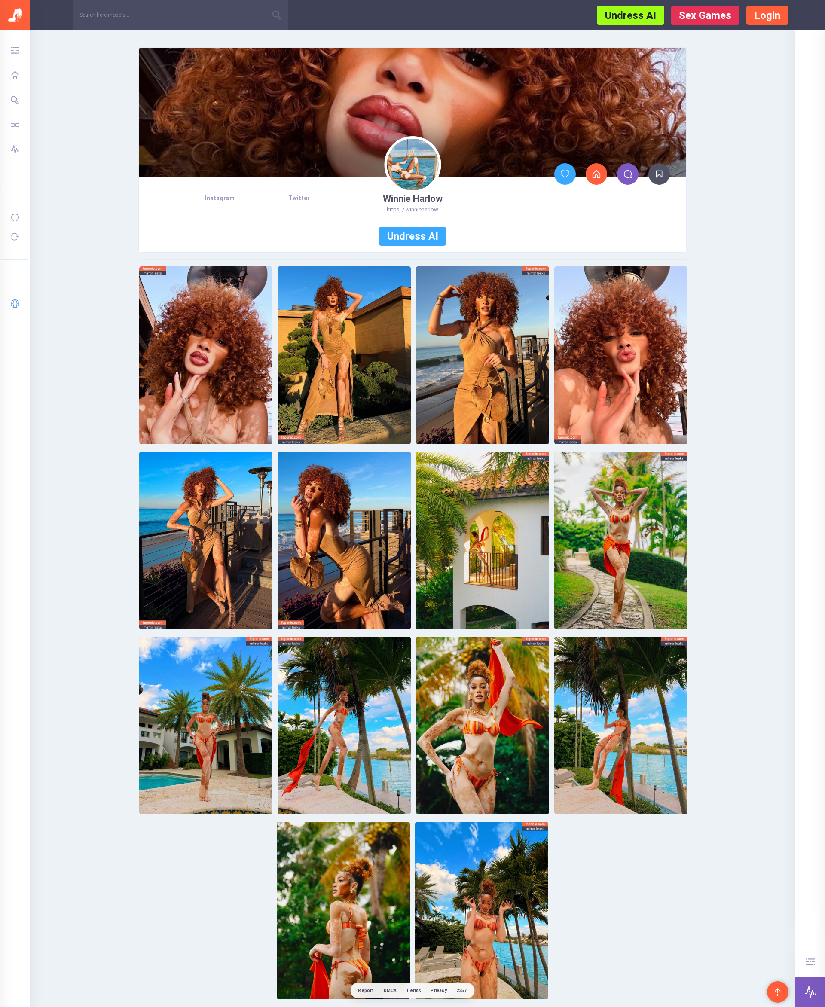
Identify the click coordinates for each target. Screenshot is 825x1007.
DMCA (390, 990)
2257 (461, 990)
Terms (413, 990)
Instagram (220, 198)
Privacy (438, 990)
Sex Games (705, 15)
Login (767, 15)
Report (366, 990)
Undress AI (630, 15)
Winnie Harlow (413, 198)
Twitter (299, 198)
